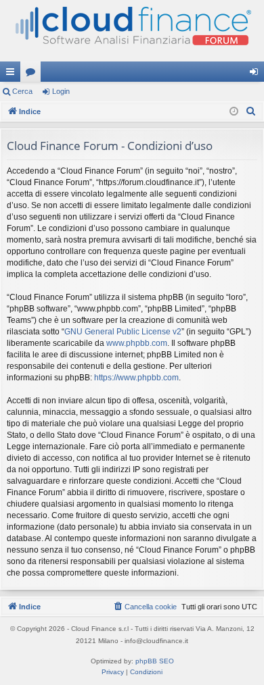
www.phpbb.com (136, 343)
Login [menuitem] (256, 74)
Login (61, 91)
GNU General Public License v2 (122, 331)
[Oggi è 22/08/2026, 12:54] (233, 112)
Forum (33, 74)
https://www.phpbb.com (136, 377)
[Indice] (132, 30)
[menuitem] (251, 111)
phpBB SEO (154, 661)
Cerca (22, 91)
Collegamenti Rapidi (12, 74)
